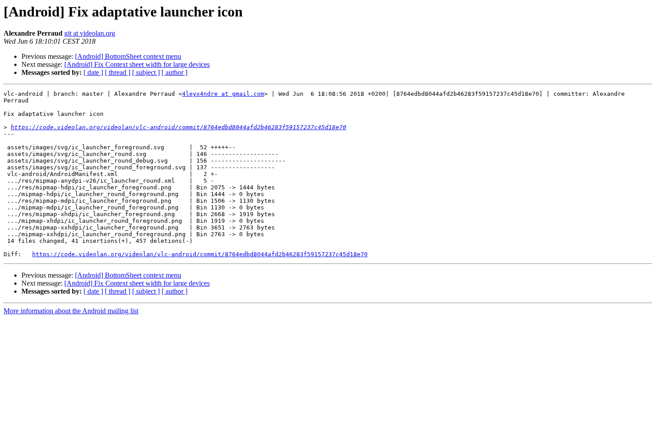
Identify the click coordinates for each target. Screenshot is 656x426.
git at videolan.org (89, 33)
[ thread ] (117, 72)
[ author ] (174, 72)
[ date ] (93, 72)
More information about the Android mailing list (71, 311)
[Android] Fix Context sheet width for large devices (137, 64)
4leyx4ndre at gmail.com (223, 93)
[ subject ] (146, 72)
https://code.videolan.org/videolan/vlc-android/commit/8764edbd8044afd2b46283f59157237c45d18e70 (178, 127)
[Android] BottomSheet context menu (128, 56)
